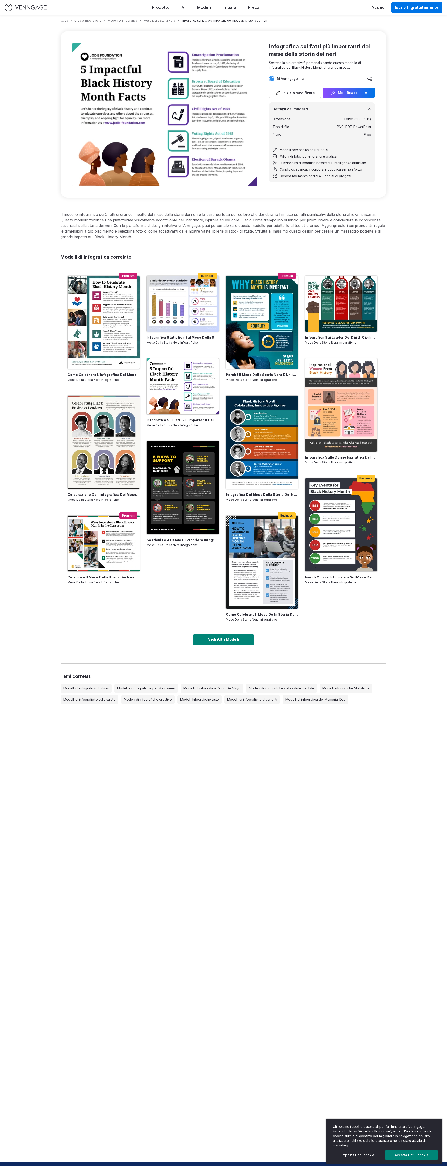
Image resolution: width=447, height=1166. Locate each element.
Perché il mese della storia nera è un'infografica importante (262, 375)
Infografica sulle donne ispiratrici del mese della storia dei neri (341, 457)
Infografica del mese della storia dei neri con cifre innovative (262, 495)
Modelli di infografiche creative (148, 699)
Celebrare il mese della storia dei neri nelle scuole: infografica (104, 577)
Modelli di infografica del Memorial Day (315, 699)
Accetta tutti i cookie (411, 1155)
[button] (295, 93)
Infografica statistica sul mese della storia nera (183, 337)
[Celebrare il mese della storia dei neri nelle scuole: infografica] (104, 543)
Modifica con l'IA (352, 92)
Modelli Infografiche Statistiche (346, 688)
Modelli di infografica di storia (86, 688)
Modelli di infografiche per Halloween (146, 688)
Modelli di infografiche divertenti (252, 699)
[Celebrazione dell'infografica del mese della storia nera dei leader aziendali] (104, 442)
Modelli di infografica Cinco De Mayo (211, 688)
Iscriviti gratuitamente (417, 7)
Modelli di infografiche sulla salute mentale (281, 688)
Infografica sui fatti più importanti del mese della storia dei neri (183, 420)
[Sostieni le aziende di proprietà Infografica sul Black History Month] (183, 487)
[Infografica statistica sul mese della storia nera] (183, 304)
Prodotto (161, 7)
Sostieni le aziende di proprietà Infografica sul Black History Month (183, 540)
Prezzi (254, 7)
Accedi (378, 7)
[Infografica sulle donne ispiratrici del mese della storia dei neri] (341, 405)
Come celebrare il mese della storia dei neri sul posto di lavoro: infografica (262, 614)
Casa (64, 20)
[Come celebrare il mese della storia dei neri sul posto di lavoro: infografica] (262, 562)
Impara (229, 7)
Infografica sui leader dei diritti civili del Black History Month (341, 337)
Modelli (204, 7)
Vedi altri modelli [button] (223, 639)
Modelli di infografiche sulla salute (89, 699)
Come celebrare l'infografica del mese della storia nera (104, 375)
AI (183, 7)
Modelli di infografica (122, 20)
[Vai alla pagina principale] (26, 7)
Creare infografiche (87, 20)
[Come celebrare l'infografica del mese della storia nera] (104, 322)
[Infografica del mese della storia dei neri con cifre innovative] (262, 442)
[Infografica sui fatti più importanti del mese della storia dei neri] (183, 386)
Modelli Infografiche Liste (199, 699)
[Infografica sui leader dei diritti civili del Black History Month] (341, 304)
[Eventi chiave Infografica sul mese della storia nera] (341, 524)
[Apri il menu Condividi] (370, 79)
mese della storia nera (159, 20)
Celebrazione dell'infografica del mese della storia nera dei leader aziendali (104, 495)
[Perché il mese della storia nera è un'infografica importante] (262, 322)
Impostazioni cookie (358, 1155)
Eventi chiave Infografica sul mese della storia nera (341, 577)
